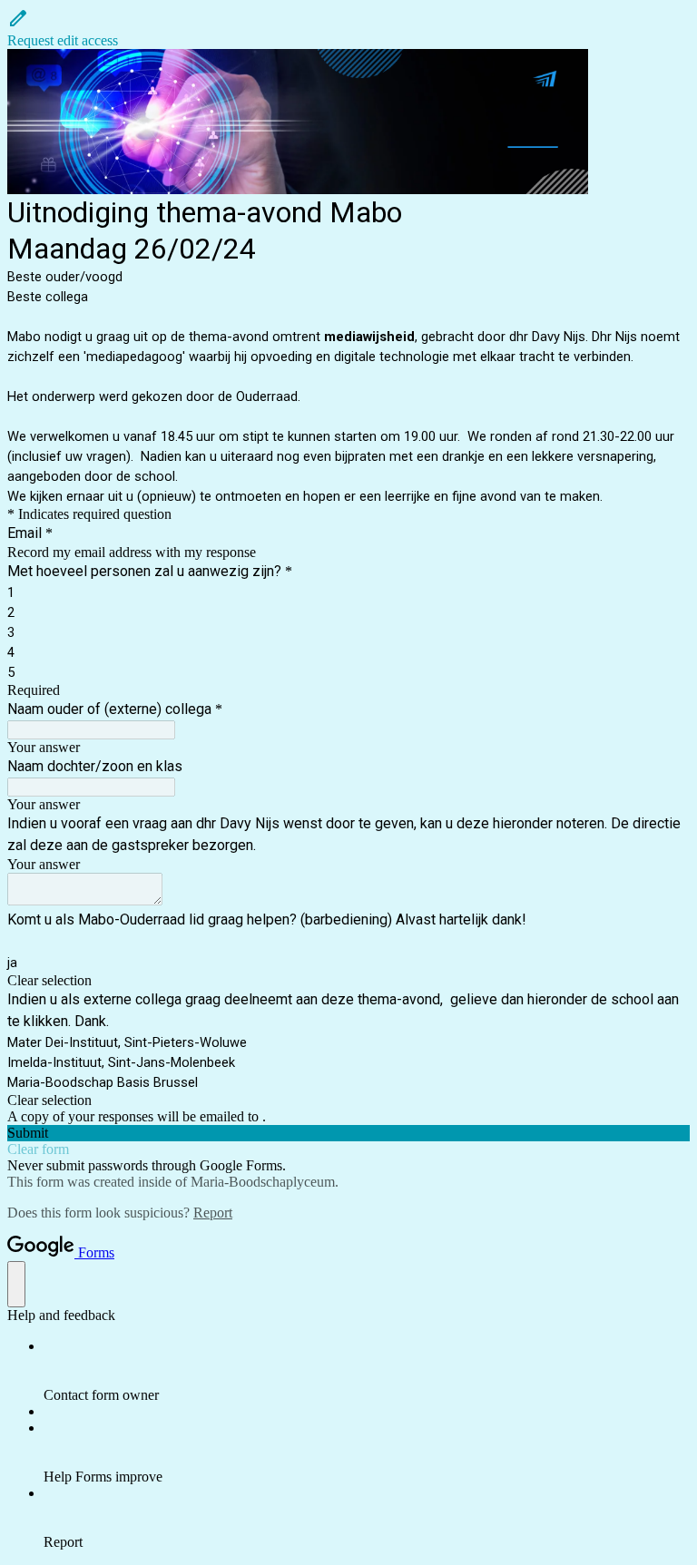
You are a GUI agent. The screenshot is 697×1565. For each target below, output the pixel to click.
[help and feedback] (16, 1284)
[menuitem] (367, 1371)
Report (212, 1212)
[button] (348, 28)
